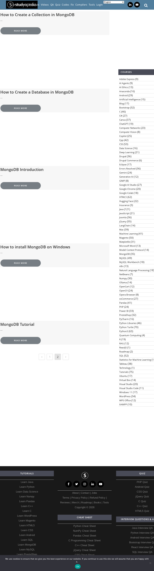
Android (123, 95)
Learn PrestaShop (27, 554)
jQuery (122, 221)
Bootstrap (124, 107)
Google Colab (126, 192)
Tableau (123, 363)
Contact (85, 492)
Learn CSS (27, 530)
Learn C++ (27, 506)
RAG (121, 343)
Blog (121, 103)
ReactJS (123, 347)
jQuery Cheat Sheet (85, 550)
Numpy (123, 278)
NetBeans (124, 274)
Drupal (122, 156)
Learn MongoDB (27, 544)
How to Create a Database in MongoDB (37, 92)
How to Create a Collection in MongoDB (37, 14)
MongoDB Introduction (22, 169)
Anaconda (124, 91)
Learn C (27, 511)
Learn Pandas (27, 501)
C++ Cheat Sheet (84, 545)
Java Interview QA (142, 528)
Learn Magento (27, 520)
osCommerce (126, 298)
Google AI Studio (128, 184)
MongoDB (124, 253)
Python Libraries (127, 323)
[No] (150, 563)
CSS (121, 144)
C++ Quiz (142, 506)
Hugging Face (126, 201)
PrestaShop (125, 314)
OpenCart (124, 286)
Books (97, 502)
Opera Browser (127, 294)
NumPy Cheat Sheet (84, 530)
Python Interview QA (142, 532)
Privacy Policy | (80, 497)
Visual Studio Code (129, 388)
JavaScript (124, 213)
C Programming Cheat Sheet (84, 540)
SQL (121, 355)
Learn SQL (27, 539)
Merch (75, 502)
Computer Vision (128, 131)
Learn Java (27, 482)
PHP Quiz (142, 482)
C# (120, 115)
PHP (121, 306)
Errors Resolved (127, 168)
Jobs (94, 492)
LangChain (124, 225)
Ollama (123, 282)
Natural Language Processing (134, 270)
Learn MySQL (27, 549)
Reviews (65, 502)
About (75, 492)
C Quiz (142, 501)
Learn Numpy (26, 496)
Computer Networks (129, 127)
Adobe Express (127, 79)
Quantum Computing (130, 335)
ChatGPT (123, 123)
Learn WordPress (27, 515)
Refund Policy (97, 497)
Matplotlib (124, 241)
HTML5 (123, 197)
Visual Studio (126, 384)
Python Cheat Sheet (84, 526)
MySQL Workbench (129, 262)
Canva (122, 119)
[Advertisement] (54, 66)
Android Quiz (142, 486)
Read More (20, 30)
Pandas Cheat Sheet (84, 535)
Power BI (124, 310)
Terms (66, 497)
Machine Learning (128, 233)
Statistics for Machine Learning (135, 359)
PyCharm (124, 319)
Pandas (123, 302)
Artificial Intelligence (129, 99)
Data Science (125, 148)
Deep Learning (126, 152)
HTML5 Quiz (142, 511)
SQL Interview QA (142, 552)
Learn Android (27, 535)
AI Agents (124, 83)
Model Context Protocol (131, 249)
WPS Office (125, 400)
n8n (121, 266)
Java (121, 209)
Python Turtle (126, 327)
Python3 (123, 331)
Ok (77, 566)
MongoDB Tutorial (17, 324)
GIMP (122, 180)
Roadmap (124, 351)
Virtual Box (125, 380)
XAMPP (123, 404)
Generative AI (126, 176)
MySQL (123, 258)
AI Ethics (123, 87)
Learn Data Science (27, 491)
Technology (125, 367)
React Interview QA (142, 547)
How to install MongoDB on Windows (35, 247)
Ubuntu (123, 375)
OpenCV (123, 290)
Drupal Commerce (128, 160)
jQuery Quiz (142, 496)
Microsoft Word (127, 245)
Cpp (121, 140)
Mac (121, 229)
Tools (106, 502)
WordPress (125, 396)
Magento (123, 237)
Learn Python (27, 486)
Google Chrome (127, 188)
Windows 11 (125, 392)
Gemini (123, 172)
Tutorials (123, 371)
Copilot (123, 136)
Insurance (124, 205)
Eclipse (122, 164)
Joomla (122, 217)
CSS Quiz (142, 491)
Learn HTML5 (27, 525)
